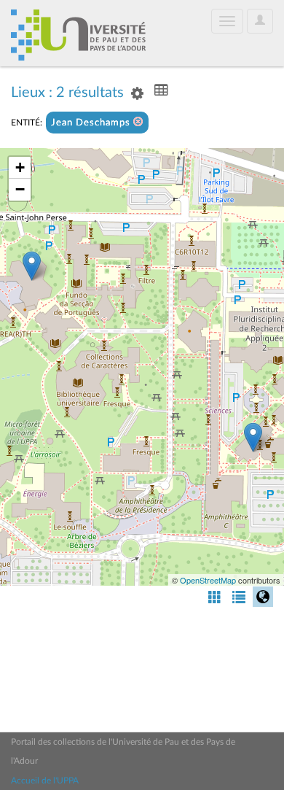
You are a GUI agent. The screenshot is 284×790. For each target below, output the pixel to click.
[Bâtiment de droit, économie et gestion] (32, 266)
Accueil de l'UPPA (45, 780)
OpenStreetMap (208, 580)
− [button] (20, 189)
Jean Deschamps (92, 123)
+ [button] (20, 167)
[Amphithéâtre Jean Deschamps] (253, 437)
